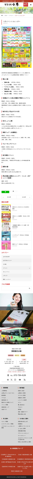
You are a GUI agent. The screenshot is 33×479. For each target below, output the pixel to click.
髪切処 (19, 409)
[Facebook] (7, 380)
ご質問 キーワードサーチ (24, 426)
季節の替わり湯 (22, 414)
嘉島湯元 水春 (16, 471)
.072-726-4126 (18, 375)
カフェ (19, 402)
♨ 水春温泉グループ (16, 448)
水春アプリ (4, 409)
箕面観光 (20, 423)
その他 (4, 264)
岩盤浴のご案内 (22, 397)
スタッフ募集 (5, 421)
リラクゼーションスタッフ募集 (8, 427)
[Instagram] (15, 380)
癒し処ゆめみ (21, 404)
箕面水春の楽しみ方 (23, 421)
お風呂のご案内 (22, 393)
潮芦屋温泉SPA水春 (8, 462)
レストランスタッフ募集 (7, 423)
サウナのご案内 (22, 395)
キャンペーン (6, 271)
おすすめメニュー (7, 260)
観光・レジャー (7, 279)
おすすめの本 (6, 256)
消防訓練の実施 (22, 430)
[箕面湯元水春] (12, 6)
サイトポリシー (22, 435)
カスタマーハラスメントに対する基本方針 (25, 438)
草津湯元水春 (8, 466)
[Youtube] (20, 380)
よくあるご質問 (22, 428)
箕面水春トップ (5, 407)
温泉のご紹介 (21, 390)
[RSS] (24, 380)
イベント (5, 268)
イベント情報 (5, 404)
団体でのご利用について (7, 402)
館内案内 (4, 395)
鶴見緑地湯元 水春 (25, 454)
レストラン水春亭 (22, 400)
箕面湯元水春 (8, 459)
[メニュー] (30, 4)
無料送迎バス (5, 400)
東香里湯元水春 (25, 459)
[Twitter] (11, 380)
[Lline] (5, 192)
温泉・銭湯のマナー (23, 411)
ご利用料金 (4, 390)
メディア (5, 275)
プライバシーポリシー (23, 433)
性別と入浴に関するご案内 (24, 441)
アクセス (4, 397)
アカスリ (20, 407)
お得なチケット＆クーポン (8, 393)
